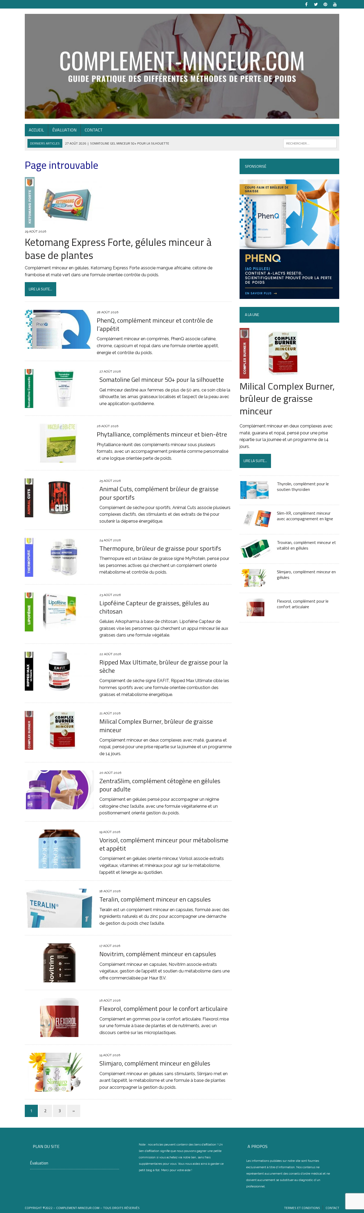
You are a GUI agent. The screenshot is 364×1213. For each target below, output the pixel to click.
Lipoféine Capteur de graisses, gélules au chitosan (154, 607)
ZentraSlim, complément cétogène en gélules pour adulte (159, 785)
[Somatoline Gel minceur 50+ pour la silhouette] (59, 404)
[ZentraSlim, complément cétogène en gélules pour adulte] (59, 805)
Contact (94, 130)
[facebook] (306, 4)
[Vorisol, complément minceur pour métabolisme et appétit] (59, 864)
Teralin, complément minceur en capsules (155, 899)
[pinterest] (325, 4)
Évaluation (64, 130)
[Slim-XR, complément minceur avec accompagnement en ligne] (256, 524)
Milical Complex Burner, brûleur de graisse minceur (156, 725)
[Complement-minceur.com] (182, 66)
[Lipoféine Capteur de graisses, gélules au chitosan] (59, 627)
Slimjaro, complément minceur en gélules (154, 1063)
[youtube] (335, 4)
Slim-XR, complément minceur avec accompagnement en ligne (305, 516)
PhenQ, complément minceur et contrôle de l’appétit (155, 324)
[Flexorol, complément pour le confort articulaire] (59, 1033)
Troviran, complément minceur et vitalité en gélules (306, 545)
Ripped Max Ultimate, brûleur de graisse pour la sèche (163, 666)
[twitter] (316, 4)
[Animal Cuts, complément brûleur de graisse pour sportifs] (59, 514)
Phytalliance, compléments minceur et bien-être (162, 434)
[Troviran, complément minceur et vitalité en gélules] (256, 554)
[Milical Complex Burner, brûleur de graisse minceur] (59, 746)
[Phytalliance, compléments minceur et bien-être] (58, 459)
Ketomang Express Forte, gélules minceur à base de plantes (118, 248)
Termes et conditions (302, 1207)
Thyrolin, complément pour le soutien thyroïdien (303, 487)
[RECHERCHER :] (310, 143)
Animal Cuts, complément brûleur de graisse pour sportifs (159, 493)
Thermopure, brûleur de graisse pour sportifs (160, 548)
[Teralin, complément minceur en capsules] (59, 924)
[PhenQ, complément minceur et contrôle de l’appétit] (58, 345)
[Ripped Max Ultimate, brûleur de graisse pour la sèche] (59, 687)
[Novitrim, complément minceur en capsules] (59, 979)
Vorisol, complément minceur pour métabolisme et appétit (163, 844)
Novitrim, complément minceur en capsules (157, 954)
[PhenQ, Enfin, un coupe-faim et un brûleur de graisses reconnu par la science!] (289, 295)
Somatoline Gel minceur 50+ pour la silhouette (161, 379)
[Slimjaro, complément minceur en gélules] (59, 1088)
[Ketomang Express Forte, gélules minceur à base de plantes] (65, 224)
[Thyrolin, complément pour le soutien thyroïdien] (256, 495)
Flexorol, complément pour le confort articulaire (163, 1008)
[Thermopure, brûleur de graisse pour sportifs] (59, 573)
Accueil (36, 130)
